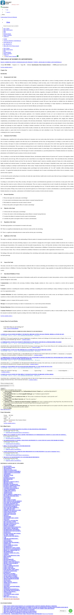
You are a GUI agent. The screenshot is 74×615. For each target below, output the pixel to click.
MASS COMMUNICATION (10, 545)
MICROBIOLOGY (8, 551)
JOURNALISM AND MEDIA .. (11, 536)
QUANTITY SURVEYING (10, 571)
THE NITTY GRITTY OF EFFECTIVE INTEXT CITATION (19, 609)
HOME (5, 39)
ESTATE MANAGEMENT (10, 506)
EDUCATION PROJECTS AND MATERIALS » (13, 438)
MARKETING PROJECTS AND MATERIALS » (13, 449)
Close (8, 22)
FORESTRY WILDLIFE (9, 514)
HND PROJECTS (7, 42)
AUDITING (6, 476)
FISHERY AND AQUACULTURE (12, 510)
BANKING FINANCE (9, 477)
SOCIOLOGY (7, 580)
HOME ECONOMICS (9, 525)
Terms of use (45, 613)
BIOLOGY (6, 480)
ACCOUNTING (7, 466)
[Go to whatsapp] (70, 611)
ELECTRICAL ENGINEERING (11, 502)
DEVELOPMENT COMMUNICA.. (12, 494)
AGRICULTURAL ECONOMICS (12, 471)
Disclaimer (50, 613)
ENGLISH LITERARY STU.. (10, 503)
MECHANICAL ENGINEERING (11, 549)
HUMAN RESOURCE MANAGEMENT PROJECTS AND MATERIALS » (17, 432)
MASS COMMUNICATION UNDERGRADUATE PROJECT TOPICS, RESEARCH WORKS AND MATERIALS (31, 62)
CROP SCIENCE (7, 493)
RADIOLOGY (7, 572)
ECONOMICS (7, 497)
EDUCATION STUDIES (9, 499)
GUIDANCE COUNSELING (10, 520)
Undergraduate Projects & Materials (9, 17)
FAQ (7, 9)
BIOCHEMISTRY (8, 479)
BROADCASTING (8, 483)
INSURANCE (7, 532)
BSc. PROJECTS (7, 44)
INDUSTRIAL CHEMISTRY (10, 528)
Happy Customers (7, 35)
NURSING (6, 554)
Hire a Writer (6, 28)
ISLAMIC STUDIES (8, 534)
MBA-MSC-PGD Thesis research (11, 46)
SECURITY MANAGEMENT (11, 577)
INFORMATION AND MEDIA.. (11, 529)
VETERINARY (7, 593)
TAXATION (6, 585)
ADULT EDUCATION (9, 467)
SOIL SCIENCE (7, 581)
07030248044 (5, 7)
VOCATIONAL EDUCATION (11, 594)
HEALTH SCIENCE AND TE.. (11, 523)
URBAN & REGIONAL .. (9, 591)
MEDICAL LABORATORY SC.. (11, 550)
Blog (4, 31)
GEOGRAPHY (7, 516)
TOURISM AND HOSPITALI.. (11, 589)
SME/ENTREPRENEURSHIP (11, 578)
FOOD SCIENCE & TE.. (9, 512)
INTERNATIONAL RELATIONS (12, 533)
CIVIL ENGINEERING (9, 489)
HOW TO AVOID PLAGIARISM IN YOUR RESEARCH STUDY (20, 612)
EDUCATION (7, 498)
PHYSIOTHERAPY (8, 559)
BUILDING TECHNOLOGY (10, 484)
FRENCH (5, 515)
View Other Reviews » (6, 409)
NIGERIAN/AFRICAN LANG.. (11, 552)
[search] (17, 26)
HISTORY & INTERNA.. (9, 524)
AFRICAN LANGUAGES (10, 470)
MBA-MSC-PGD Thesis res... (10, 596)
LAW (4, 537)
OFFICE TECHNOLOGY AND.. (11, 555)
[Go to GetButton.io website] (70, 613)
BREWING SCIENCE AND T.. (11, 481)
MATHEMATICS (7, 546)
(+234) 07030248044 (12, 328)
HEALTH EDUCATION (9, 521)
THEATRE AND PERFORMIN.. (11, 586)
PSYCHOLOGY (7, 564)
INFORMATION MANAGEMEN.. (12, 530)
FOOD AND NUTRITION (10, 511)
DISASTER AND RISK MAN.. (11, 496)
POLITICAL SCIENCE (9, 560)
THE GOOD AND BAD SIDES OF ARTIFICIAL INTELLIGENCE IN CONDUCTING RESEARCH (28, 608)
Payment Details (7, 33)
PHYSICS (6, 558)
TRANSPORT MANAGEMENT (11, 590)
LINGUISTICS (7, 540)
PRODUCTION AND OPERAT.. (11, 562)
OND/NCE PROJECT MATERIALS (12, 40)
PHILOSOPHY (7, 556)
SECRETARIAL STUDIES (10, 576)
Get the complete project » (7, 67)
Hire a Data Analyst (8, 30)
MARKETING (7, 543)
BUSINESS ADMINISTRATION (11, 485)
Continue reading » (26, 339)
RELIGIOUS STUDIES (9, 573)
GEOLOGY (6, 519)
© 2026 (21, 613)
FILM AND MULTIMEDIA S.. (11, 507)
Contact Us (8, 12)
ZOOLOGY (6, 595)
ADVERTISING (7, 468)
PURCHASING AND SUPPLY (11, 569)
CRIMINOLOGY (7, 492)
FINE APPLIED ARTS (9, 508)
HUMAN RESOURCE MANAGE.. (12, 527)
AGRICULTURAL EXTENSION (11, 472)
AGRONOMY (7, 474)
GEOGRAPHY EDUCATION (10, 518)
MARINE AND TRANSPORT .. (11, 542)
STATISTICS (6, 584)
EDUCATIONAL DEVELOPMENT (12, 501)
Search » (3, 388)
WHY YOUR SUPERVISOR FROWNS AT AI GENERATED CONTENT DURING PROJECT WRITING (30, 606)
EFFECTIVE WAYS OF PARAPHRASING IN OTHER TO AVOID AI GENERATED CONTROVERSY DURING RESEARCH (35, 607)
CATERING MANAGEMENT (11, 488)
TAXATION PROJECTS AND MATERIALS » (13, 443)
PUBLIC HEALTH (8, 567)
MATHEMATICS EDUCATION (11, 547)
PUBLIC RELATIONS (9, 568)
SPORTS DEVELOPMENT (10, 582)
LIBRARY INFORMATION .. (11, 538)
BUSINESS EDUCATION (10, 486)
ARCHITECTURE (8, 475)
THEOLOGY (6, 587)
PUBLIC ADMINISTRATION (11, 565)
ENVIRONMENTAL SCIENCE (11, 505)
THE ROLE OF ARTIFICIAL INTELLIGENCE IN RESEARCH (19, 611)
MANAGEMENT (7, 541)
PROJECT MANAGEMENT (10, 563)
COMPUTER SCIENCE (9, 490)
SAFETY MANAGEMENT (10, 574)
